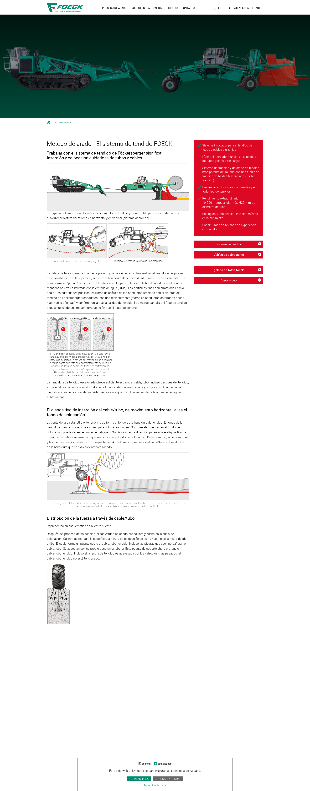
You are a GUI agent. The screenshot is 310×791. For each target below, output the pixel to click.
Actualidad (155, 8)
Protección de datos (155, 785)
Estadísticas (164, 763)
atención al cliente (247, 8)
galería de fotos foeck (229, 270)
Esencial (146, 763)
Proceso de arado (114, 8)
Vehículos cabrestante (229, 255)
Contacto (188, 8)
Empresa (172, 8)
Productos (137, 8)
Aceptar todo (139, 778)
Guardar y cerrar (168, 778)
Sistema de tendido (229, 244)
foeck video (229, 280)
